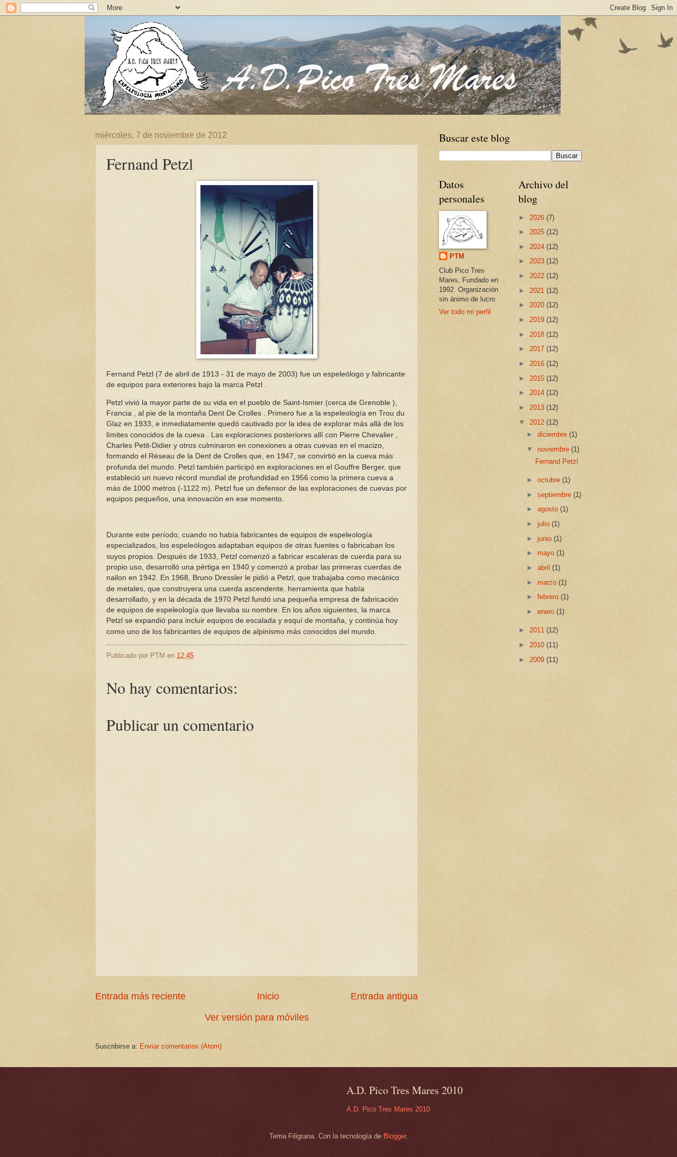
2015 (537, 378)
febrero (549, 597)
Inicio (268, 996)
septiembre (555, 495)
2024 (537, 247)
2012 (537, 422)
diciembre (553, 434)
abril (544, 568)
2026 (537, 218)
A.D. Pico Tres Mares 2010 (388, 1109)
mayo (546, 553)
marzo (548, 582)
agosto (548, 509)
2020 (537, 305)
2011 (537, 630)
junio (545, 539)
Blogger (394, 1136)
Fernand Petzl (556, 461)
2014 (537, 393)
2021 (537, 291)
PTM (457, 256)
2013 (537, 407)
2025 (537, 232)
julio (544, 524)
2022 (537, 276)
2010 (537, 645)
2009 (537, 660)
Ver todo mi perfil (465, 312)
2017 (537, 349)
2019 (537, 320)
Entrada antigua (384, 996)
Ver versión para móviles (257, 1017)
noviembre (554, 449)
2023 (537, 261)
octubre (549, 480)
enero (546, 612)
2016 (537, 364)
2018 (537, 334)
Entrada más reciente (140, 996)
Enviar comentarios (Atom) (181, 1046)
